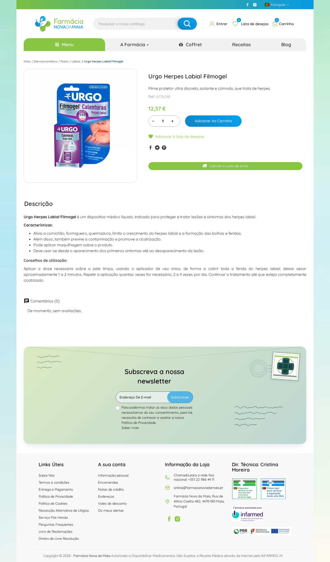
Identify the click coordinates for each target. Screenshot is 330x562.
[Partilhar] (150, 147)
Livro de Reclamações (55, 531)
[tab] (38, 203)
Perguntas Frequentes (56, 524)
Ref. (151, 96)
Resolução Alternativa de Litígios (64, 510)
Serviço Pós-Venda (53, 517)
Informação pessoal (113, 475)
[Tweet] (157, 147)
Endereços (106, 496)
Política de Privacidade (56, 496)
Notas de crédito (111, 489)
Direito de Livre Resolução (59, 538)
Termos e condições (54, 482)
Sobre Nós (47, 475)
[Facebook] (247, 4)
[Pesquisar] (187, 24)
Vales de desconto (112, 503)
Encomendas (108, 482)
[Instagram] (254, 4)
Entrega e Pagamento (56, 489)
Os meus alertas (111, 510)
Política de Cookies (53, 503)
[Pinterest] (164, 147)
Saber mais (130, 428)
